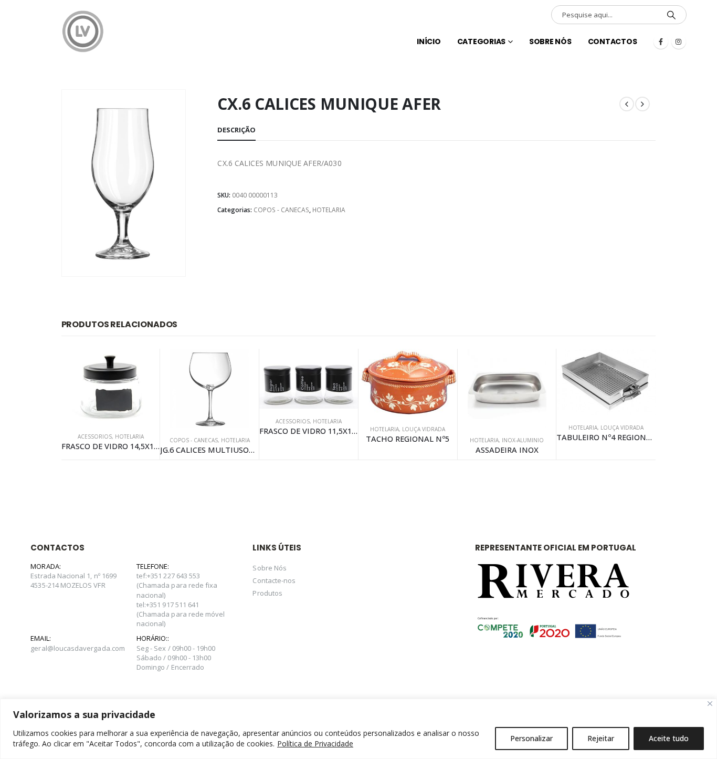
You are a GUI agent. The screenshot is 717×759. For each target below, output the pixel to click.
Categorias (481, 41)
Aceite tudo (669, 738)
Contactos (612, 41)
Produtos (267, 593)
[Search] (671, 15)
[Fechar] (710, 703)
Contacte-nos (274, 580)
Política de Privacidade (315, 743)
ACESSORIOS (95, 436)
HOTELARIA (328, 209)
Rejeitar (600, 738)
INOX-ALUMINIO (523, 440)
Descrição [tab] (236, 129)
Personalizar (531, 738)
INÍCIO (429, 41)
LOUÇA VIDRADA (423, 429)
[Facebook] (660, 41)
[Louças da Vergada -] (82, 32)
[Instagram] (678, 41)
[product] (110, 386)
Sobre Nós (550, 41)
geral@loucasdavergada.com (77, 648)
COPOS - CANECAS (281, 209)
